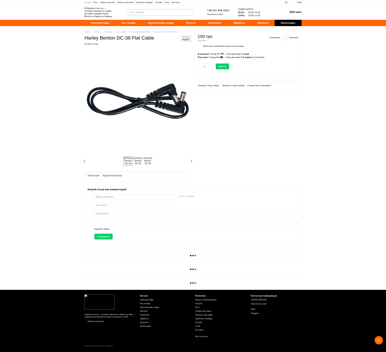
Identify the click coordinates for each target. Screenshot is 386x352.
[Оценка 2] (119, 229)
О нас (167, 2)
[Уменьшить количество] (200, 66)
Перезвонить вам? (215, 14)
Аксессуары (288, 23)
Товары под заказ (107, 2)
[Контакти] (379, 340)
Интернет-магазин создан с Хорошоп (98, 346)
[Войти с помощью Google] (203, 196)
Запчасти (262, 23)
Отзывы (158, 2)
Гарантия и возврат (144, 2)
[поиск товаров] (191, 12)
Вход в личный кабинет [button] (206, 300)
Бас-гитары (129, 23)
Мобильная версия (95, 321)
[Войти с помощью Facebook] (198, 196)
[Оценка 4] (128, 229)
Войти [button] (205, 46)
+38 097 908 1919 (218, 10)
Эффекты (239, 23)
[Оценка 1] (114, 229)
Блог (96, 2)
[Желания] (270, 12)
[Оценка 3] (123, 229)
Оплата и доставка (125, 2)
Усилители (214, 23)
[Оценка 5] (133, 229)
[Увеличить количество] (209, 66)
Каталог (87, 2)
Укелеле (191, 23)
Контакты (176, 2)
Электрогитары (100, 23)
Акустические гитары (161, 23)
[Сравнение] (278, 12)
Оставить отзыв (91, 44)
